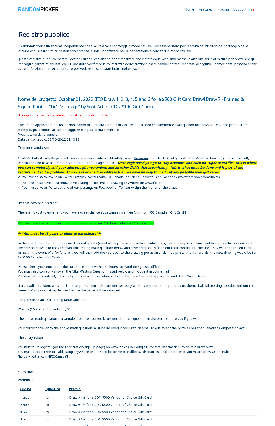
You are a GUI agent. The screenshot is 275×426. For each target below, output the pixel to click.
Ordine (25, 389)
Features (206, 9)
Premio (75, 389)
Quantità (52, 389)
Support (239, 9)
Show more (26, 371)
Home (189, 9)
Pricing (223, 9)
